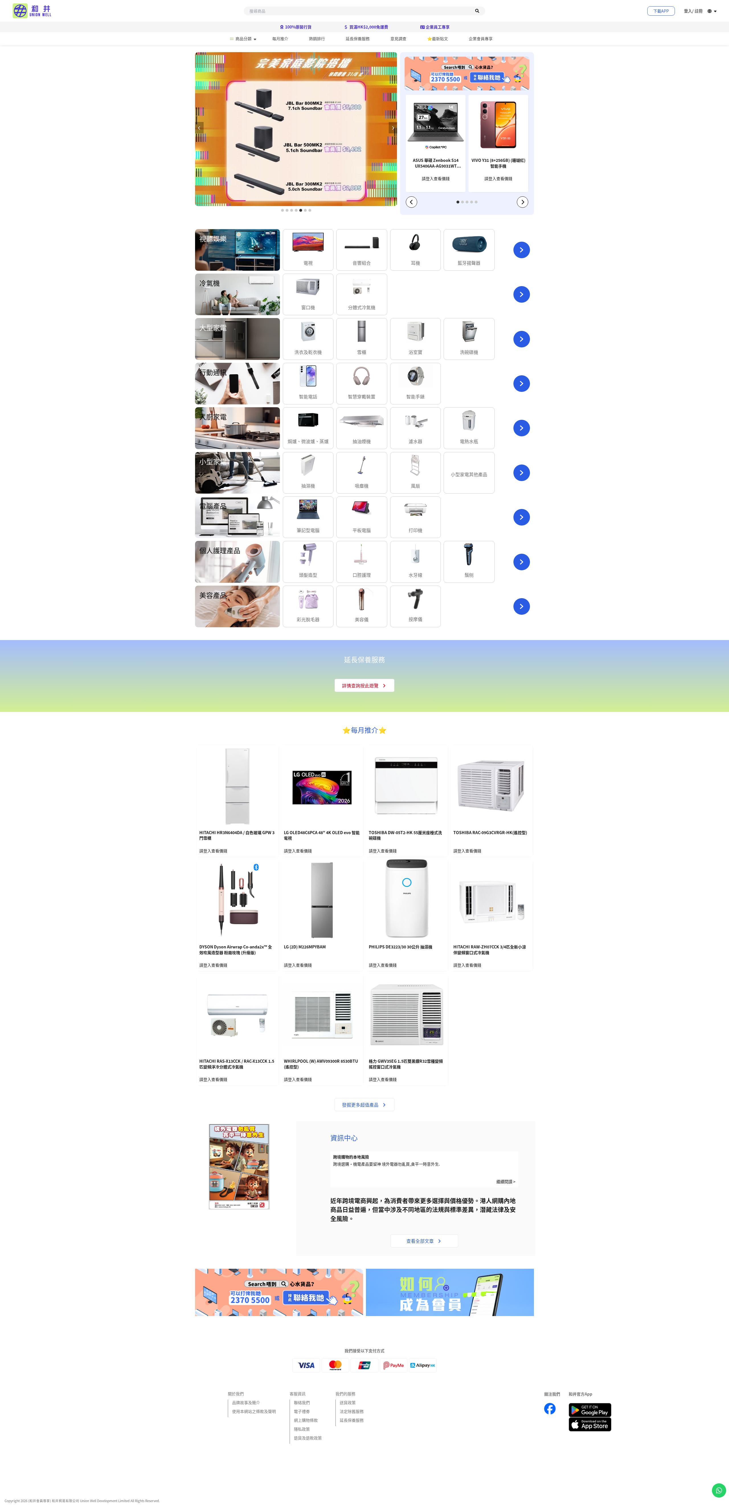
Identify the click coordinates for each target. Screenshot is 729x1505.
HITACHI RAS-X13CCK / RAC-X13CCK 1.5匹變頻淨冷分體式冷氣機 (236, 1064)
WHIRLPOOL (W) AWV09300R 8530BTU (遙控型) (321, 1064)
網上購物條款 (306, 1420)
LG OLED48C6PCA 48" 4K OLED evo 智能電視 (322, 835)
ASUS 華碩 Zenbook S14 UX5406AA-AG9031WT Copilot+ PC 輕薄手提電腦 (435, 164)
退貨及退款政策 (308, 1438)
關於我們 (236, 1393)
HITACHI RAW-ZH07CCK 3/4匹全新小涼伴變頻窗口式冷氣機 (489, 949)
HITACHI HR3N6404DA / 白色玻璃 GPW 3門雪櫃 (237, 835)
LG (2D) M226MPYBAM (305, 947)
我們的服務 (345, 1393)
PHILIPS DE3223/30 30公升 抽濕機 (400, 947)
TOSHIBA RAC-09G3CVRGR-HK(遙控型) (490, 832)
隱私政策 (302, 1429)
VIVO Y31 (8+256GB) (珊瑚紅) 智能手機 (498, 163)
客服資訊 (298, 1393)
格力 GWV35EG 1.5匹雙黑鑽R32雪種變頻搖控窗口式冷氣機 (406, 1064)
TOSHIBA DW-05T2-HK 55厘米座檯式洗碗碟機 (405, 835)
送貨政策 (348, 1402)
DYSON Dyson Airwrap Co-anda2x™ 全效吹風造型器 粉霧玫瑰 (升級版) (235, 949)
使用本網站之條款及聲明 (254, 1411)
